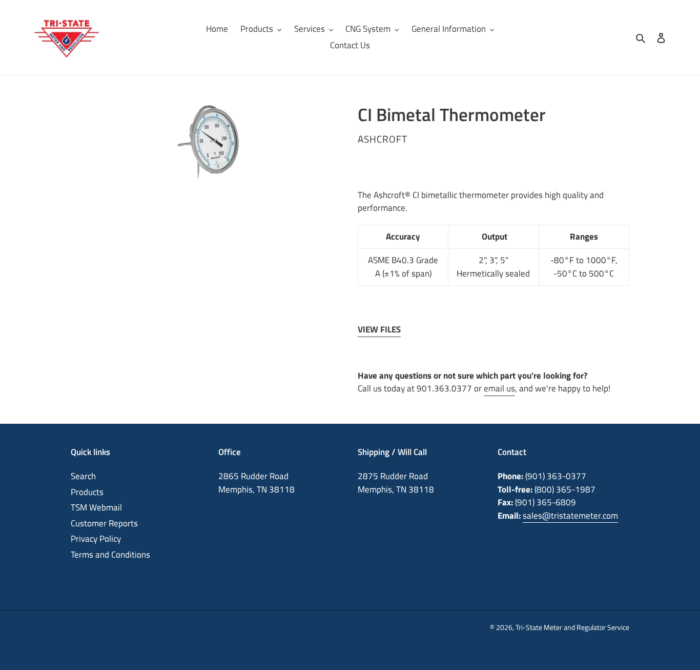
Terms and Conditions (110, 554)
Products (87, 492)
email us (499, 388)
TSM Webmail (96, 507)
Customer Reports (104, 523)
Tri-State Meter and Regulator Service (572, 627)
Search (83, 476)
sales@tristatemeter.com (570, 515)
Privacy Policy (96, 538)
